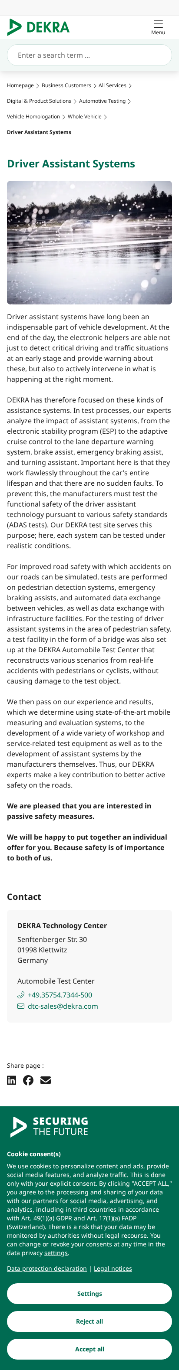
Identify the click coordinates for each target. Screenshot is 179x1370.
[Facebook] (28, 1080)
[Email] (45, 1080)
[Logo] (42, 27)
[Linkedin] (11, 1080)
